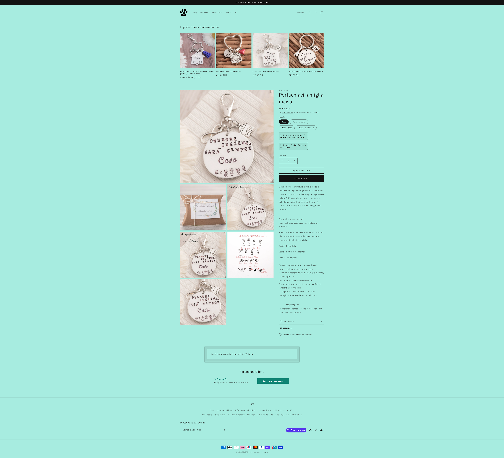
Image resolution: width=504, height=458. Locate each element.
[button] (310, 13)
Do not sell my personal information (286, 415)
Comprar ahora (302, 178)
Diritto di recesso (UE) (283, 410)
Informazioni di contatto (257, 415)
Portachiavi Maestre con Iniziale (228, 71)
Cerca (212, 410)
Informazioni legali (225, 410)
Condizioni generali (236, 415)
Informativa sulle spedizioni (214, 415)
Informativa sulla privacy (245, 410)
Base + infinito (299, 122)
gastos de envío (287, 112)
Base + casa (287, 128)
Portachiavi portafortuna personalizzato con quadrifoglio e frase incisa (197, 72)
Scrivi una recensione (273, 381)
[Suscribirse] (224, 430)
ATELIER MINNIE (247, 452)
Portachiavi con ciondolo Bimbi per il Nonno (306, 71)
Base (284, 122)
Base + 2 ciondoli (306, 128)
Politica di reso (265, 410)
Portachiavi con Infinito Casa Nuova (266, 71)
